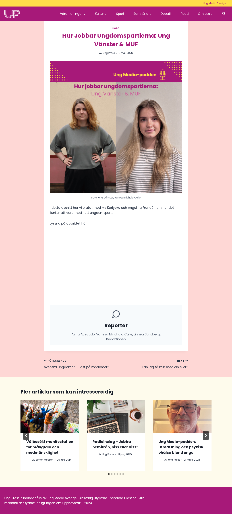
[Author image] (28, 460)
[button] (224, 14)
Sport (120, 14)
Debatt (166, 14)
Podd (185, 14)
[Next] (206, 435)
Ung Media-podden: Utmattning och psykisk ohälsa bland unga (180, 447)
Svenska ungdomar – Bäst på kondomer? (76, 364)
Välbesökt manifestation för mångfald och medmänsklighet (49, 447)
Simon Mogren (44, 460)
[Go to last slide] (26, 435)
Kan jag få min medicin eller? (165, 364)
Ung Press (109, 53)
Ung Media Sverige (214, 3)
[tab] (109, 474)
